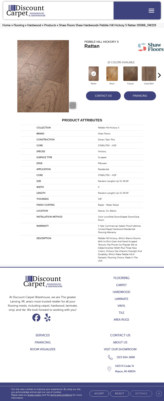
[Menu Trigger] (151, 10)
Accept (99, 393)
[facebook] (36, 318)
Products (50, 25)
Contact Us (103, 95)
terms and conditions (61, 395)
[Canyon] (131, 74)
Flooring (19, 25)
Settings (141, 393)
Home (6, 25)
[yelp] (48, 318)
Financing (140, 95)
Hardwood (34, 25)
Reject (119, 393)
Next (159, 70)
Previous (82, 70)
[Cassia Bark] (149, 74)
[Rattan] (94, 74)
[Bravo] (112, 74)
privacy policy (34, 395)
